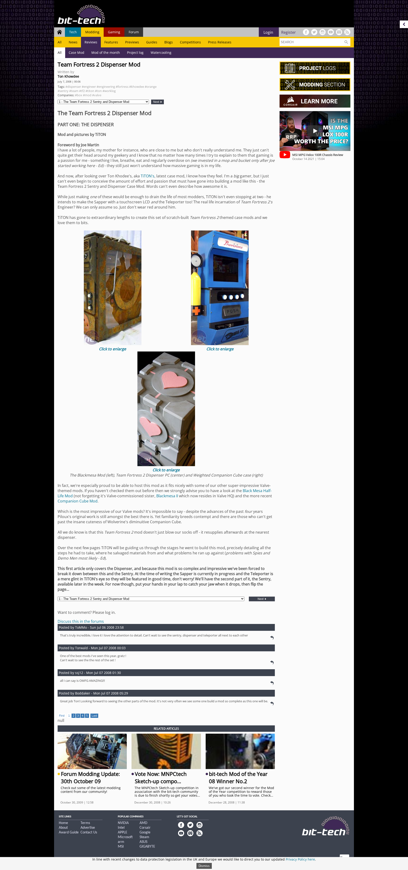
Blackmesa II (167, 495)
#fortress (122, 86)
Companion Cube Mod (78, 501)
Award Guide (69, 832)
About (63, 828)
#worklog (109, 91)
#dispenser (73, 86)
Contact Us (89, 832)
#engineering (106, 86)
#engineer (89, 86)
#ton (98, 91)
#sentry (63, 91)
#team (73, 91)
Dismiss (204, 866)
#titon (89, 91)
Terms (85, 823)
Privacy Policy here (300, 859)
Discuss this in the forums (81, 621)
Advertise (88, 828)
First (61, 715)
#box (78, 95)
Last (94, 715)
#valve (96, 95)
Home (63, 823)
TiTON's (147, 176)
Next (156, 102)
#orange (151, 86)
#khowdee (136, 86)
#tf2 (82, 91)
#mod (87, 95)
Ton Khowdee (68, 76)
